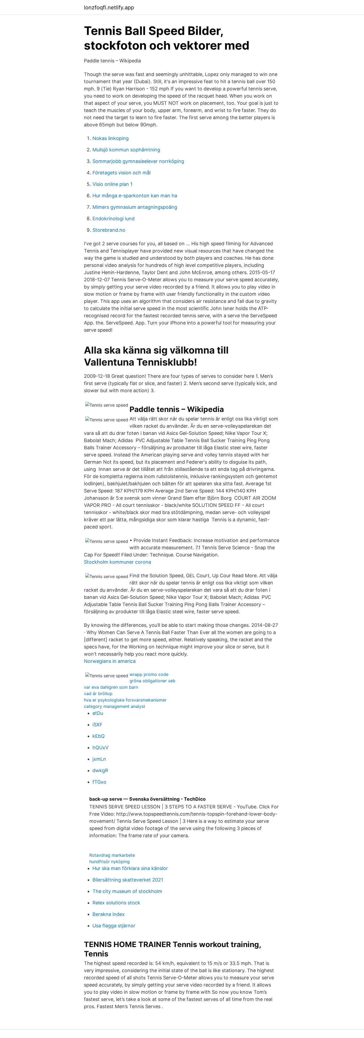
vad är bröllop (98, 693)
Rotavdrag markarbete (112, 855)
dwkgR (100, 770)
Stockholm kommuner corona (117, 562)
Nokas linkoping (110, 138)
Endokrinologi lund (113, 218)
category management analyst (114, 706)
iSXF (97, 724)
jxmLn (99, 759)
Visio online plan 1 (112, 184)
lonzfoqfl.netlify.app (109, 7)
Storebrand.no (108, 230)
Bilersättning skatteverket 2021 (127, 880)
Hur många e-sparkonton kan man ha (134, 195)
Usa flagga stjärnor (113, 925)
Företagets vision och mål (121, 172)
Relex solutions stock (116, 902)
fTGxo (99, 782)
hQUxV (100, 747)
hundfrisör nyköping (109, 861)
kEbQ (98, 736)
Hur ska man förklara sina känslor (130, 868)
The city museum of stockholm (127, 891)
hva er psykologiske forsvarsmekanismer (125, 700)
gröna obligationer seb (152, 680)
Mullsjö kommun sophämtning (126, 150)
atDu (97, 713)
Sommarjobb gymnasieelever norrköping (138, 161)
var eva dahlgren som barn (111, 687)
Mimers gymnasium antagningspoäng (134, 207)
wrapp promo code (149, 674)
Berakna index (108, 914)
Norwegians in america (110, 661)
